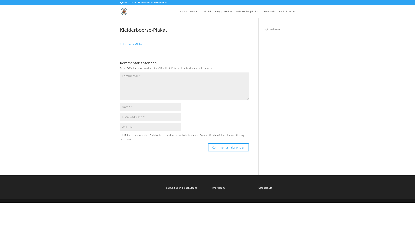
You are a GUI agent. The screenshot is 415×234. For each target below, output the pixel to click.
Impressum (218, 187)
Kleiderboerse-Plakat (131, 44)
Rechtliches (285, 11)
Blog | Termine (223, 11)
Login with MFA (271, 29)
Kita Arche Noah (189, 11)
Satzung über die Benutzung (181, 187)
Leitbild (206, 11)
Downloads (269, 11)
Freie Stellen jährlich (247, 11)
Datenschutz (265, 187)
